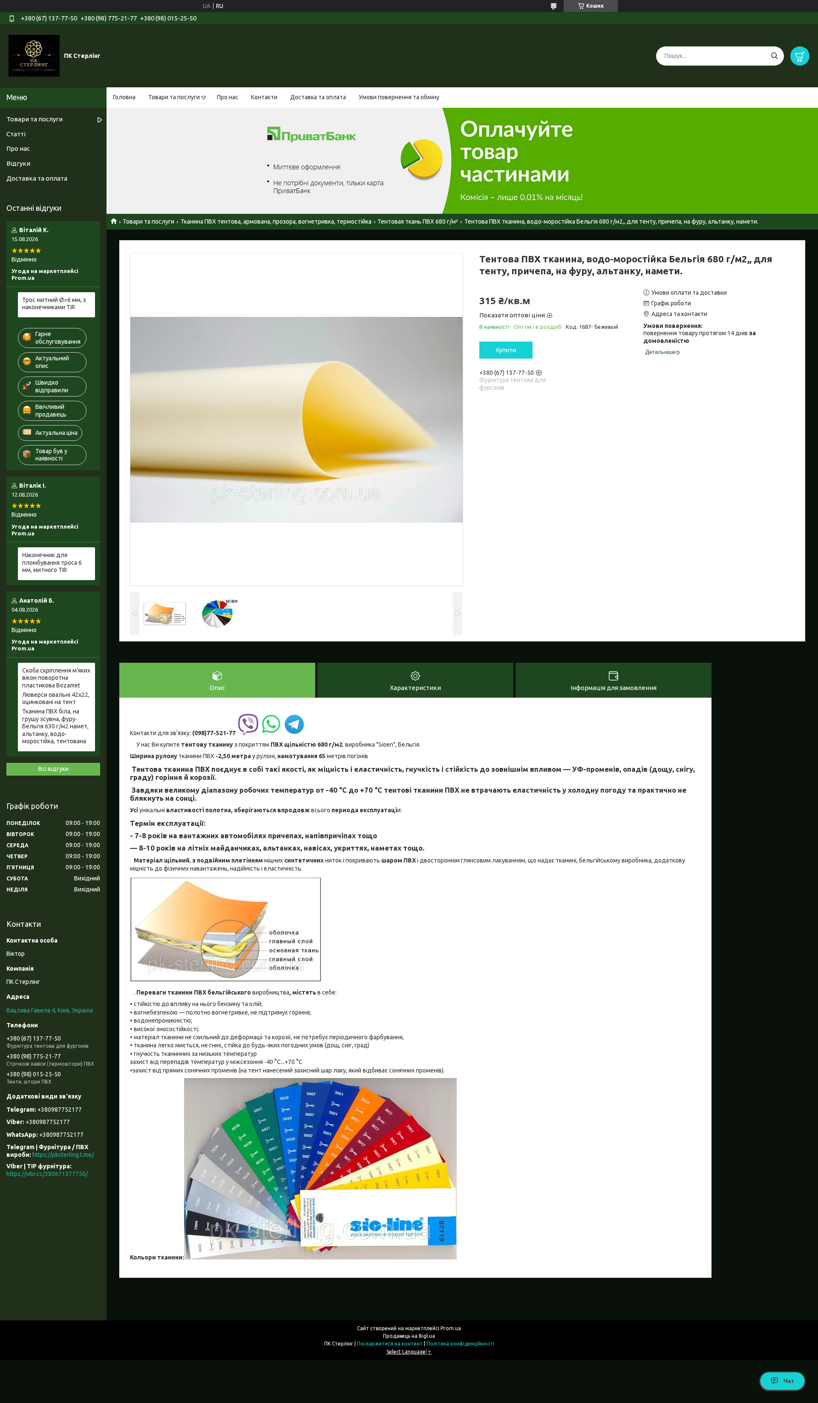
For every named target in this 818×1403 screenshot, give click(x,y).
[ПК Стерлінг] (34, 55)
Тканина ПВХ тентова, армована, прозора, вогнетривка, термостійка (276, 221)
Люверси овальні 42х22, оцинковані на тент (55, 698)
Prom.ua (451, 1328)
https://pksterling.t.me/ (63, 1154)
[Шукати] (774, 56)
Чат (788, 1380)
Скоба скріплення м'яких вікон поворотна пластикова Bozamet (56, 678)
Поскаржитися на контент (390, 1343)
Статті (16, 134)
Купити (506, 350)
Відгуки (18, 163)
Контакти (264, 97)
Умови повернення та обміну (399, 97)
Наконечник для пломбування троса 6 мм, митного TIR (52, 562)
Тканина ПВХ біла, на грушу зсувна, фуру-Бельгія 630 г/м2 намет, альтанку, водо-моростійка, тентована (55, 726)
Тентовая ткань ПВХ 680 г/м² (417, 221)
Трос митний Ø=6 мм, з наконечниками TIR (54, 303)
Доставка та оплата (318, 97)
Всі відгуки (53, 768)
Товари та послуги (174, 97)
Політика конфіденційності (460, 1343)
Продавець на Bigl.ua (409, 1336)
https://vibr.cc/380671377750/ (47, 1173)
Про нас (227, 97)
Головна (124, 97)
